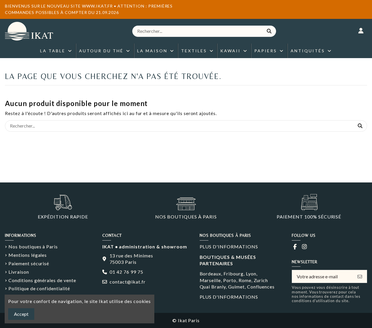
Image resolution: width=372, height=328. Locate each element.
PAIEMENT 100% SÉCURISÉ (309, 216)
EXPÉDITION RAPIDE (63, 216)
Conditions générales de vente (42, 280)
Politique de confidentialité (39, 288)
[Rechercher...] (269, 31)
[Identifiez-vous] (361, 31)
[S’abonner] (360, 276)
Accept (21, 314)
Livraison (18, 272)
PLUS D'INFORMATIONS (229, 246)
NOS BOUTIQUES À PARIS (186, 216)
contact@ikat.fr (127, 281)
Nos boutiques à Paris (33, 246)
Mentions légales (27, 255)
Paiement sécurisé (28, 263)
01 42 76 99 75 (126, 272)
